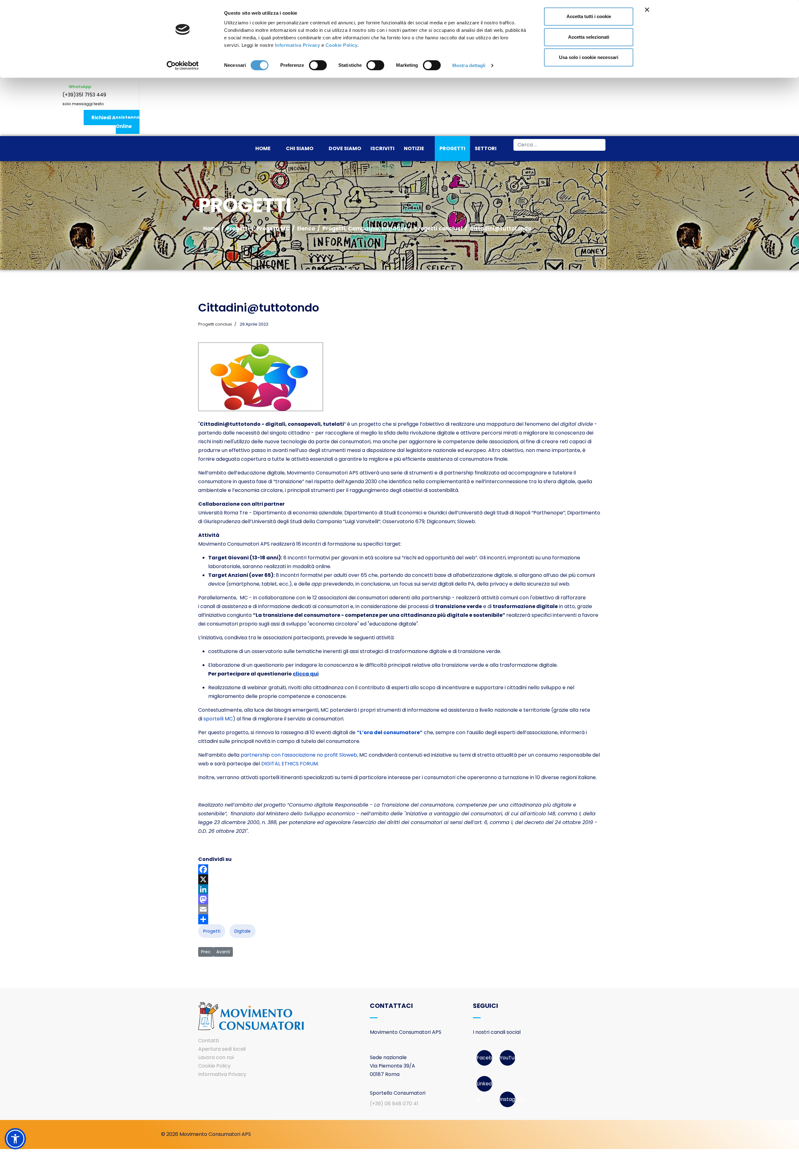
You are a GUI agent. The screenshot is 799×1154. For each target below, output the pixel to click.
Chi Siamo (299, 148)
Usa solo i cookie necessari (588, 57)
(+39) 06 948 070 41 (394, 1103)
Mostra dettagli (469, 65)
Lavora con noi (216, 1057)
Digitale (242, 931)
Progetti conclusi (215, 324)
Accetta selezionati (588, 37)
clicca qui (306, 673)
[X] (399, 879)
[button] (15, 1139)
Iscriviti (382, 148)
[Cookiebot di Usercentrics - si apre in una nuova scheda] (182, 65)
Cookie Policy (342, 45)
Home (263, 148)
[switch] (318, 65)
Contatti (208, 1040)
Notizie (414, 148)
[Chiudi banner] (647, 9)
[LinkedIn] (399, 889)
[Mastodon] (399, 899)
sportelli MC (217, 718)
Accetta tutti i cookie (588, 16)
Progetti (452, 148)
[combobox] (559, 145)
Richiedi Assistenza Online (115, 122)
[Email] (399, 909)
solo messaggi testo (83, 104)
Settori (486, 148)
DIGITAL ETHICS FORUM (289, 763)
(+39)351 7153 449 (84, 94)
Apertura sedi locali (222, 1049)
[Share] (399, 919)
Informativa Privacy (297, 45)
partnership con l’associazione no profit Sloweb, (299, 755)
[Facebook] (399, 869)
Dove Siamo (345, 148)
